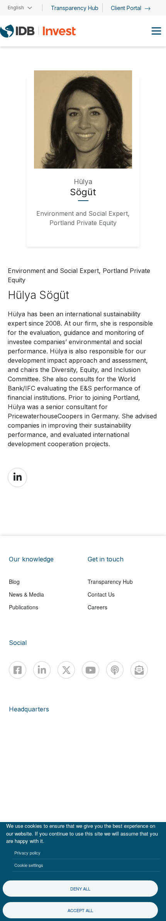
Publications (23, 607)
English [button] (16, 7)
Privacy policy (27, 852)
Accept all (80, 910)
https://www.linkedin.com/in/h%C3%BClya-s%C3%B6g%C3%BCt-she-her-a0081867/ (17, 477)
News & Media (26, 594)
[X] (66, 670)
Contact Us (101, 594)
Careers (97, 607)
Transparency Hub (74, 8)
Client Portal (127, 8)
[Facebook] (17, 670)
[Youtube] (90, 670)
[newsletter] (139, 670)
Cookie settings (28, 865)
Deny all (80, 888)
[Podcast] (115, 670)
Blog (14, 581)
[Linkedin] (42, 670)
